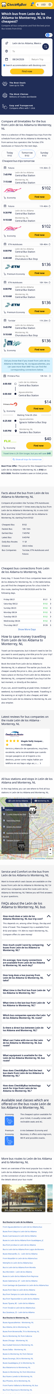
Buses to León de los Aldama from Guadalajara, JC (23, 1243)
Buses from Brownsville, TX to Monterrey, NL (21, 1334)
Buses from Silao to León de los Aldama (19, 1292)
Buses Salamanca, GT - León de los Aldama (20, 1283)
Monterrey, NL (43, 803)
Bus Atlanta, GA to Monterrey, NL (16, 1329)
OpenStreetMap (40, 861)
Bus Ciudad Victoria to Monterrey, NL (18, 1347)
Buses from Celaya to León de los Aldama (20, 1234)
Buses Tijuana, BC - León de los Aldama (18, 1306)
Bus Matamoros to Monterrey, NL (16, 1370)
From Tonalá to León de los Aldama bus (19, 1310)
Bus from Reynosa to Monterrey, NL (17, 1392)
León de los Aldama (19, 803)
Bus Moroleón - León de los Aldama (17, 1274)
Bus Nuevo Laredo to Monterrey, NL (18, 1379)
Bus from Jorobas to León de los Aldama (19, 1247)
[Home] (14, 4)
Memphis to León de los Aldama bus (18, 1265)
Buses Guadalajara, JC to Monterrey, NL (19, 1365)
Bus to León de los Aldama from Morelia (19, 1270)
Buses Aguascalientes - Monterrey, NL (18, 1325)
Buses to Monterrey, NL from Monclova (19, 1374)
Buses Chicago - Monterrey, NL (15, 1343)
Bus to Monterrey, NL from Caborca (17, 1338)
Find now (40, 196)
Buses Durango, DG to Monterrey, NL (18, 1361)
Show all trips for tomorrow (28, 459)
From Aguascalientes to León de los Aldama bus (22, 1229)
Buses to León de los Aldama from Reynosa (20, 1279)
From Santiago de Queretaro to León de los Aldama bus (26, 1288)
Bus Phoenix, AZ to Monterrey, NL (16, 1383)
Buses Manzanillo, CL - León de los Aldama (20, 1256)
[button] (32, 813)
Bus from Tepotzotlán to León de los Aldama (21, 1301)
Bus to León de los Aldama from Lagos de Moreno (23, 1252)
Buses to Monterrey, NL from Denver (18, 1356)
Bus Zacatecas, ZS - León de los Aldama (18, 1315)
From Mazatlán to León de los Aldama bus (20, 1261)
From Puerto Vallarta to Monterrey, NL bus (20, 1388)
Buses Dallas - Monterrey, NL (14, 1352)
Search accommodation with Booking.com (26, 65)
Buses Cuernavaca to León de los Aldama (19, 1238)
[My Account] (31, 4)
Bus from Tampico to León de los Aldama (19, 1297)
